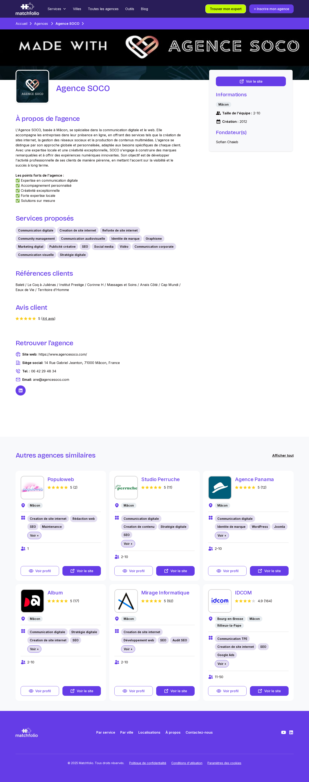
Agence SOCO (67, 23)
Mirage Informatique (165, 593)
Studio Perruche (160, 479)
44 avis (48, 318)
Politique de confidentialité (147, 763)
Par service (105, 732)
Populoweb (61, 479)
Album (55, 593)
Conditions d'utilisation (186, 763)
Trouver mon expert (226, 9)
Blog (144, 9)
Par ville (126, 732)
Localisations (149, 732)
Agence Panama (254, 479)
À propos (173, 732)
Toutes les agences (103, 9)
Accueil (21, 23)
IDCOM (243, 593)
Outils (129, 9)
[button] (57, 8)
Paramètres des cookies (224, 763)
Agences (41, 23)
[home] (27, 9)
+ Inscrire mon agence (271, 9)
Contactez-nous (199, 732)
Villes (77, 9)
